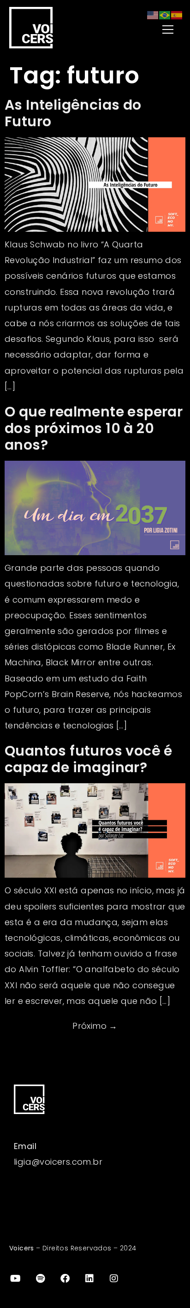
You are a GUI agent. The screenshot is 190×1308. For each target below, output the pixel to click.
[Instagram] (114, 1278)
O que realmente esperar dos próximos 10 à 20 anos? (94, 428)
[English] (153, 14)
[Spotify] (40, 1278)
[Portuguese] (165, 14)
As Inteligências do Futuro (73, 113)
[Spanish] (177, 14)
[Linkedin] (89, 1278)
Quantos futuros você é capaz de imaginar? (88, 759)
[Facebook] (65, 1278)
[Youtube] (16, 1278)
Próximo (95, 1026)
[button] (147, 30)
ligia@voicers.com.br (58, 1161)
